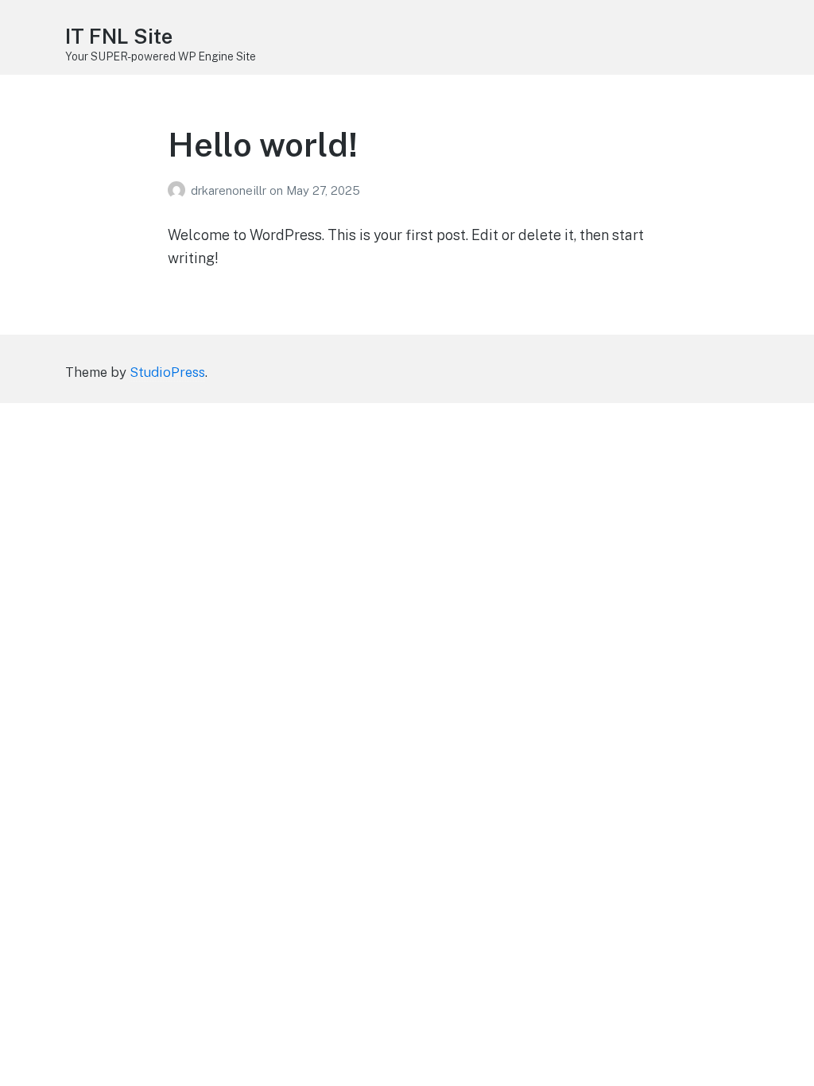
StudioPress (167, 372)
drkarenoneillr (230, 190)
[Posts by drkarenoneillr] (179, 190)
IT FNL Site (118, 36)
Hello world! (263, 144)
